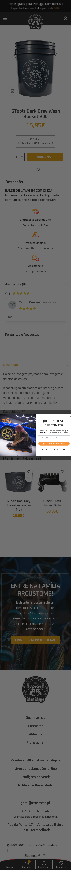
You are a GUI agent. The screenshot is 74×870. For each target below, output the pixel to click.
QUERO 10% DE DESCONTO (54, 443)
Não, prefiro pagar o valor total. (54, 449)
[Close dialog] (70, 416)
